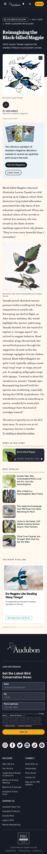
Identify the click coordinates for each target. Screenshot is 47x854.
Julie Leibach (12, 111)
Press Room (30, 773)
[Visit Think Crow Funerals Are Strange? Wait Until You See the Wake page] (23, 541)
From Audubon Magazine (19, 24)
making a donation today (20, 433)
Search (30, 3)
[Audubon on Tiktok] (34, 745)
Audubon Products (11, 811)
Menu (5, 4)
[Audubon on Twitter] (20, 745)
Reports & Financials (12, 787)
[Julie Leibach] (6, 105)
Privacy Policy (24, 851)
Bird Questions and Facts (19, 618)
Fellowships (30, 768)
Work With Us (31, 764)
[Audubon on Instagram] (5, 745)
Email (6, 684)
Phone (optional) (11, 704)
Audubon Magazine (16, 20)
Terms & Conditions (25, 726)
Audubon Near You (11, 807)
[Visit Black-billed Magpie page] (23, 455)
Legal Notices (10, 851)
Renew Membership (11, 824)
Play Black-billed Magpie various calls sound (41, 459)
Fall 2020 (37, 20)
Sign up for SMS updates (32, 783)
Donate (39, 4)
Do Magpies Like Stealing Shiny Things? (23, 593)
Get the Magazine (16, 165)
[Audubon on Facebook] (12, 745)
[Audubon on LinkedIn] (27, 745)
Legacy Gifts (8, 820)
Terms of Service (16, 715)
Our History (7, 768)
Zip (5, 694)
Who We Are (8, 764)
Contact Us (30, 777)
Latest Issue (13, 172)
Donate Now (8, 816)
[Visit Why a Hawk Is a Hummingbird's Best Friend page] (23, 496)
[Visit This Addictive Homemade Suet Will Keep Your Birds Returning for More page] (23, 511)
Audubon (14, 4)
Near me (23, 4)
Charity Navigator (23, 837)
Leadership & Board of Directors (11, 774)
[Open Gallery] (40, 58)
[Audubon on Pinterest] (42, 745)
